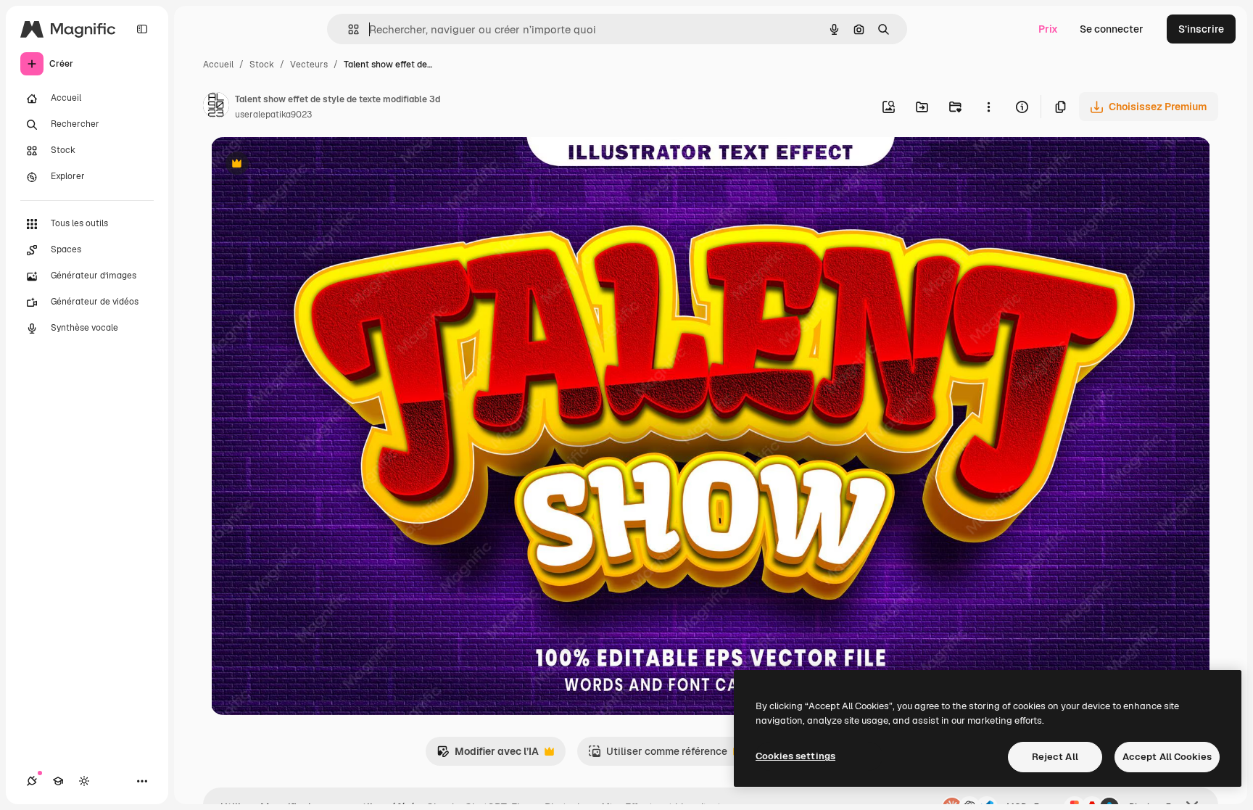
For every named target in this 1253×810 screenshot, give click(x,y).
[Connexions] (32, 781)
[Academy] (58, 781)
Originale (307, 165)
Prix (1048, 29)
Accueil (218, 64)
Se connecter (1112, 29)
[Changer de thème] (84, 781)
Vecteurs (309, 64)
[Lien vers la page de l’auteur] (216, 107)
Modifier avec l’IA (488, 755)
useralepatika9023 (273, 114)
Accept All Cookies (1167, 757)
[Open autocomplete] (348, 29)
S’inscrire (1201, 29)
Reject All (1055, 757)
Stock (261, 64)
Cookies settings (795, 756)
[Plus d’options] (988, 106)
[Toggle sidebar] (142, 29)
